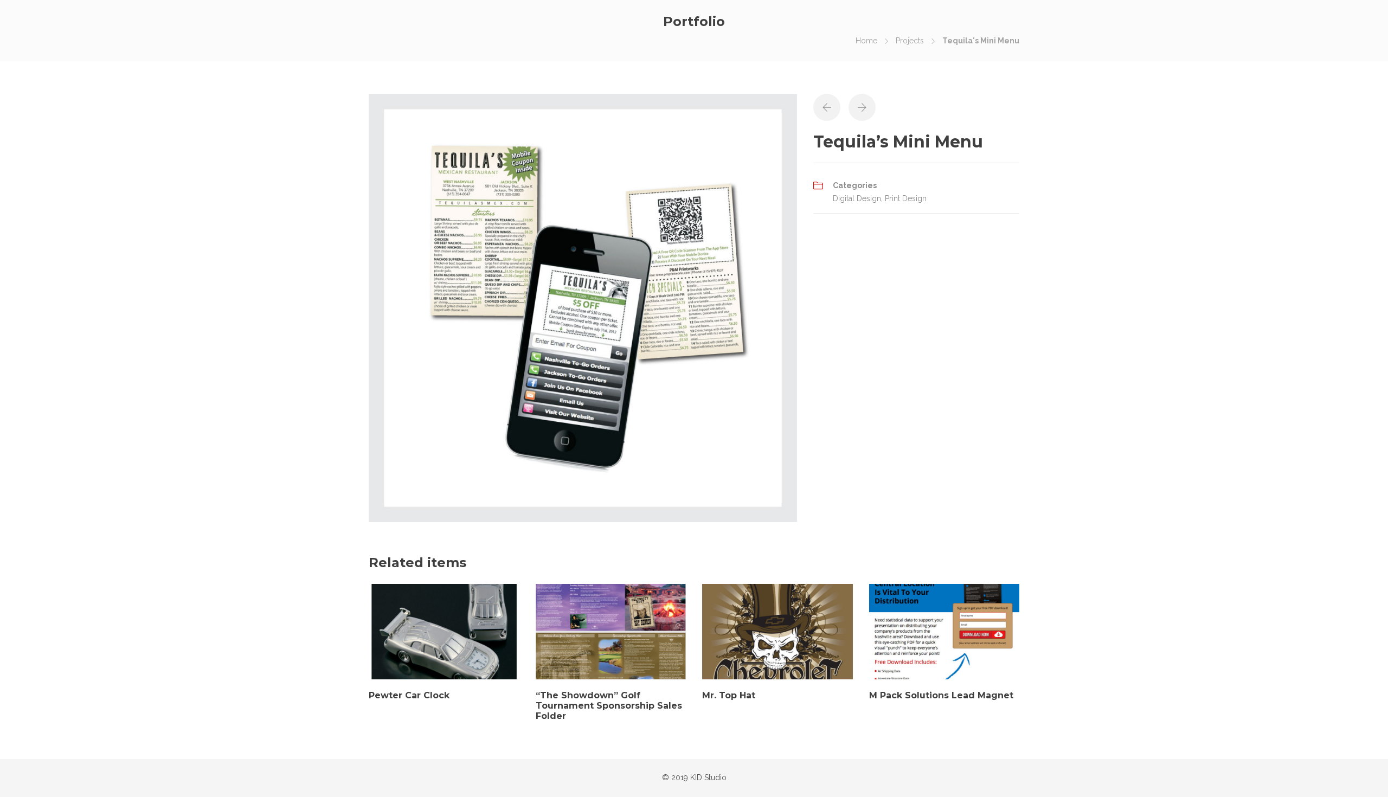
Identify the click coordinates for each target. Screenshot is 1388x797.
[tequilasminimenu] (583, 307)
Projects (910, 40)
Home (866, 40)
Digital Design (857, 198)
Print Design (906, 198)
